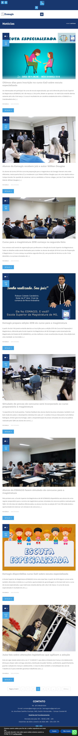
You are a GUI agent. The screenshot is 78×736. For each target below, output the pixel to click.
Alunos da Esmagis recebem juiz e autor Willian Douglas (33, 166)
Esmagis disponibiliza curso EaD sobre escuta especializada (35, 574)
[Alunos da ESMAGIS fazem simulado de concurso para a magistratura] (39, 462)
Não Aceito (66, 731)
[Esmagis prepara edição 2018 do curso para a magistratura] (39, 296)
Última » (66, 689)
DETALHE (8, 110)
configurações (17, 734)
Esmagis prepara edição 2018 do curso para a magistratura (34, 323)
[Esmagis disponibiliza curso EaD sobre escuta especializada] (39, 547)
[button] (36, 7)
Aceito (54, 731)
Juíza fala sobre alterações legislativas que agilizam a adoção (36, 654)
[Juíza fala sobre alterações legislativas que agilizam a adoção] (39, 628)
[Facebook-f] (2, 2)
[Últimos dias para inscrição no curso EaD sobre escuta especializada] (39, 56)
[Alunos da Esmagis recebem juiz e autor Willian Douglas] (39, 139)
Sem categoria (15, 104)
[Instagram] (5, 2)
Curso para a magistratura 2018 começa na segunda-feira (34, 242)
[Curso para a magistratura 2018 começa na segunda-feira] (39, 218)
